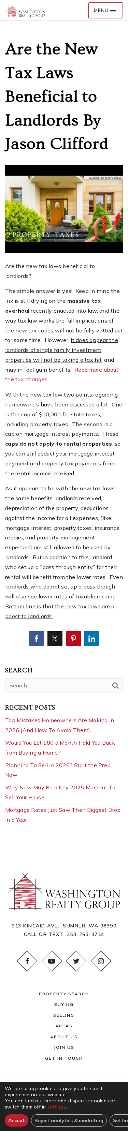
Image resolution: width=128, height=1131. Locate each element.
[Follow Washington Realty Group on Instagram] (101, 961)
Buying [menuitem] (64, 1004)
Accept (16, 1120)
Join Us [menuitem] (64, 1047)
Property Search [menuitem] (64, 993)
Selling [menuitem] (63, 1015)
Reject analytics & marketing (68, 1120)
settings (56, 1107)
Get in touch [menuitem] (64, 1058)
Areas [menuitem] (64, 1025)
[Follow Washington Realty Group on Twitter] (76, 961)
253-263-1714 (85, 934)
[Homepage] (25, 10)
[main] (64, 436)
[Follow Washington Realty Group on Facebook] (27, 961)
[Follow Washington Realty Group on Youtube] (52, 961)
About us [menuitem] (64, 1036)
